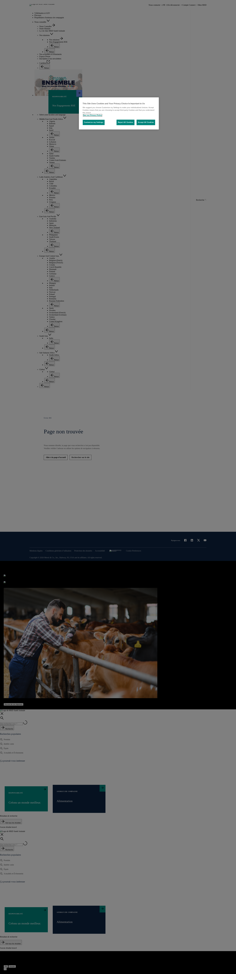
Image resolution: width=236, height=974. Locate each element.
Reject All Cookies (125, 122)
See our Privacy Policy (92, 115)
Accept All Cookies (146, 122)
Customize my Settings (93, 122)
